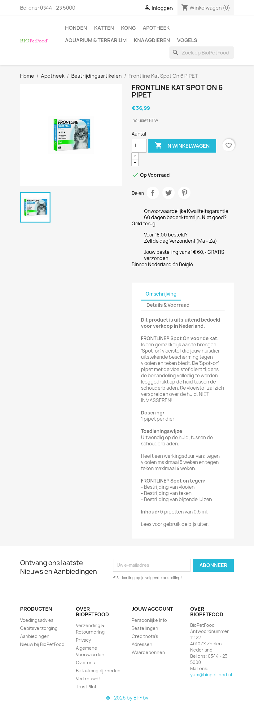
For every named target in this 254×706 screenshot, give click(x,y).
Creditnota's (145, 636)
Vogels (187, 40)
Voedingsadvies (37, 620)
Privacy (83, 640)
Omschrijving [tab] (161, 294)
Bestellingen (145, 628)
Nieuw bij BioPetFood (42, 644)
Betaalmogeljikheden (98, 671)
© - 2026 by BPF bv (127, 698)
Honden (76, 27)
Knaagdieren (152, 40)
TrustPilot (86, 687)
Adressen (142, 644)
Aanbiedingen (35, 636)
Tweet (168, 193)
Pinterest (184, 193)
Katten (104, 27)
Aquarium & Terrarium (96, 40)
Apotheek (156, 27)
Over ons (85, 662)
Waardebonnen (148, 652)
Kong (128, 27)
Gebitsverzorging (39, 628)
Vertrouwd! (88, 679)
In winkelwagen (182, 145)
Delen (153, 193)
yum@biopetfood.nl (211, 675)
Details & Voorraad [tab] (168, 305)
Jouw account (152, 608)
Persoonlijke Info (149, 620)
